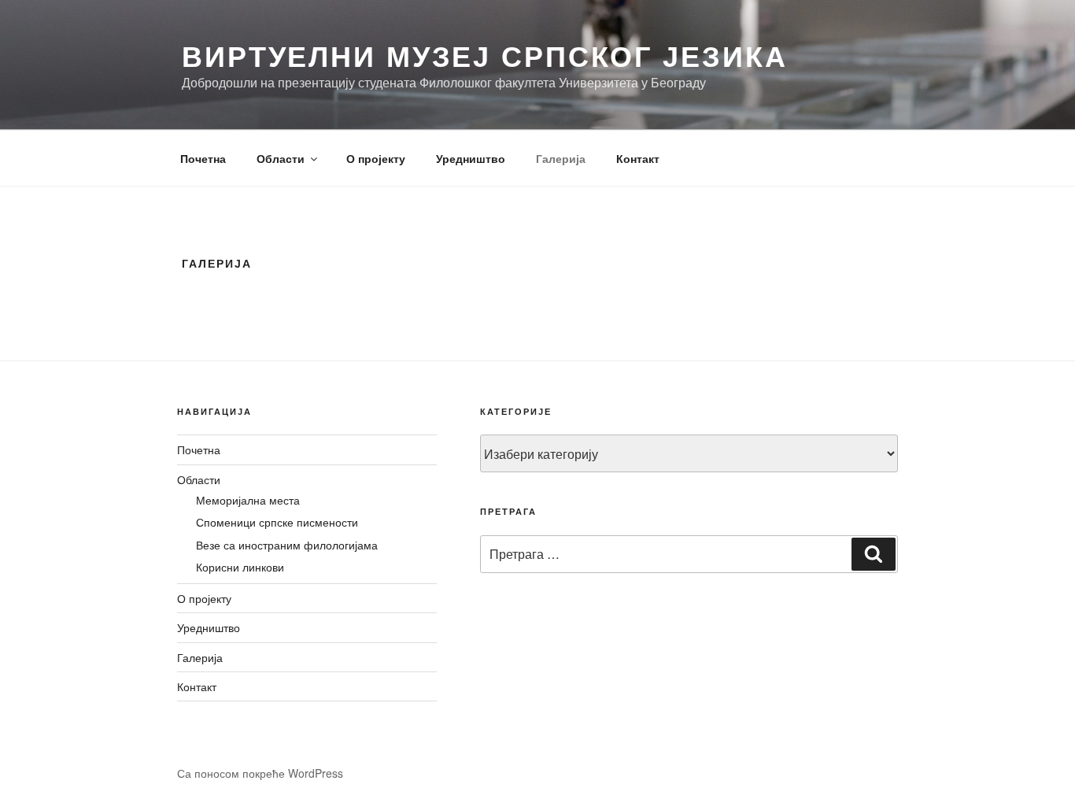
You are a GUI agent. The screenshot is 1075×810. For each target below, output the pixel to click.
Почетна (203, 158)
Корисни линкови (240, 567)
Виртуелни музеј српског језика (484, 55)
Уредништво (470, 158)
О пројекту (375, 158)
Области (281, 158)
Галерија (561, 158)
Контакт (637, 158)
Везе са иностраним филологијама (287, 545)
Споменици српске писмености (277, 522)
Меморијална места (248, 500)
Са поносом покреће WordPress (260, 773)
